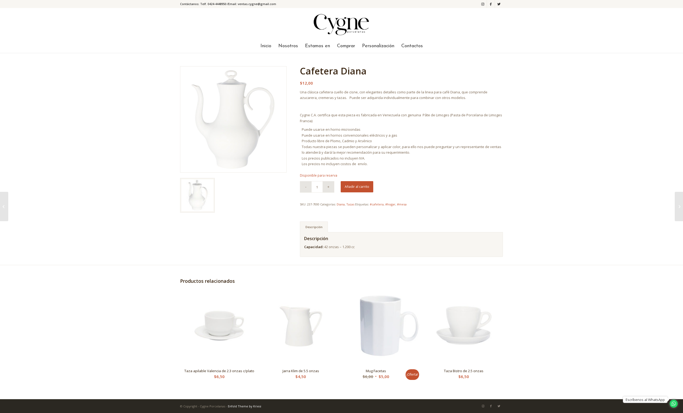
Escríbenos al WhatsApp (645, 399)
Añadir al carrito (357, 186)
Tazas (350, 204)
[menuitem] (266, 46)
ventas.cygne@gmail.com (257, 4)
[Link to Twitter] (499, 4)
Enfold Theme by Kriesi (244, 406)
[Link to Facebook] (491, 4)
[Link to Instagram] (483, 4)
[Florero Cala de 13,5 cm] (4, 206)
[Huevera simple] (679, 206)
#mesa (402, 204)
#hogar (390, 204)
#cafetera (377, 204)
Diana (341, 204)
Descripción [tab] (314, 227)
